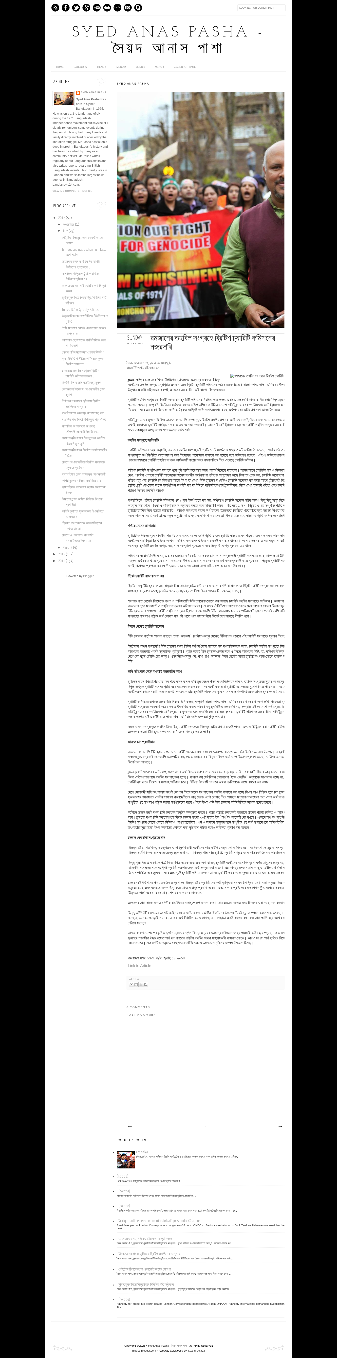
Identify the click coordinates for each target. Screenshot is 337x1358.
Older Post (280, 1126)
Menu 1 (102, 67)
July (66, 231)
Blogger (88, 576)
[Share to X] (140, 984)
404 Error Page (185, 67)
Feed (55, 8)
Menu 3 (140, 67)
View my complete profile (72, 191)
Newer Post (130, 1126)
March (67, 547)
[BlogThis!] (136, 984)
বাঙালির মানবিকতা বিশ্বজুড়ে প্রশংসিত (84, 420)
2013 (62, 218)
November (69, 224)
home (60, 67)
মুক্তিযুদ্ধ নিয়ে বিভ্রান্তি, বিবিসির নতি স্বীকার (146, 1285)
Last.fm (117, 8)
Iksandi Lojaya (196, 1350)
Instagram (128, 8)
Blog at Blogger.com (144, 1350)
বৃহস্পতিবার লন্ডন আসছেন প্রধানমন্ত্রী (84, 474)
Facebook (66, 8)
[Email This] (131, 984)
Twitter (76, 8)
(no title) (142, 1152)
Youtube (97, 8)
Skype (138, 8)
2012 (62, 554)
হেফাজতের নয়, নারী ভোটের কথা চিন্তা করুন (145, 1239)
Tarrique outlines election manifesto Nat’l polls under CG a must (160, 1221)
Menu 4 (159, 67)
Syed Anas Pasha (94, 92)
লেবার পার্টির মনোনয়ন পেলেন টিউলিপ (83, 352)
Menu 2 (121, 67)
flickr (107, 8)
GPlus (86, 8)
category (80, 67)
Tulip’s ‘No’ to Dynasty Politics (80, 310)
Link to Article (139, 966)
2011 (62, 561)
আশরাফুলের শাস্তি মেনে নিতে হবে (81, 481)
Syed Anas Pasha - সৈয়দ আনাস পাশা (167, 1345)
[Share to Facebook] (145, 984)
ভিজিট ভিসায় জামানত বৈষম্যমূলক (81, 383)
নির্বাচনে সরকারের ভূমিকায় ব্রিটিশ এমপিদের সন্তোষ (149, 1254)
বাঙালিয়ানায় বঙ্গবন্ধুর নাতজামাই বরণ (83, 413)
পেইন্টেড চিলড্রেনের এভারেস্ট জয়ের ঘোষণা (144, 1269)
